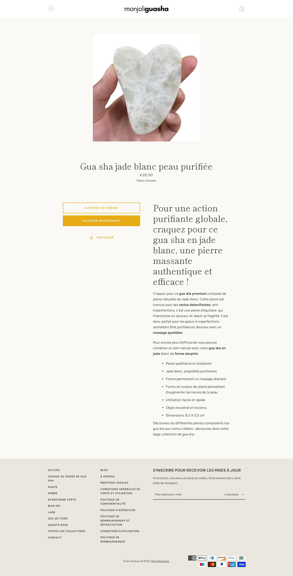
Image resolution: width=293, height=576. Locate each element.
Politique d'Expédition (117, 510)
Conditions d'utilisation (119, 531)
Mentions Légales (114, 482)
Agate (52, 487)
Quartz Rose (58, 524)
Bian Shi (54, 505)
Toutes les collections (66, 531)
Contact (55, 537)
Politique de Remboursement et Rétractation (115, 520)
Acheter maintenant (101, 220)
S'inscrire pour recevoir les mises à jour (197, 470)
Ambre (53, 493)
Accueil (54, 470)
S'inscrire (232, 494)
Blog (104, 470)
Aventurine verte (62, 499)
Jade (51, 512)
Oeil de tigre (58, 518)
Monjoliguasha (160, 561)
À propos (107, 476)
